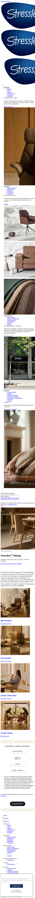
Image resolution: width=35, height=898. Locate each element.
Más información (8, 106)
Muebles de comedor (13, 498)
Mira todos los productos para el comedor (11, 563)
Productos (7, 87)
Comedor (9, 92)
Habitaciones (10, 189)
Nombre (17, 763)
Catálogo (9, 393)
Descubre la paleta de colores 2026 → (10, 499)
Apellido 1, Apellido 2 (17, 770)
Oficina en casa (11, 93)
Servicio (9, 323)
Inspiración (7, 186)
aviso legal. (3, 795)
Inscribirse (17, 804)
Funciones (9, 96)
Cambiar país (10, 860)
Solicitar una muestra (12, 395)
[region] (16, 885)
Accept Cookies (16, 886)
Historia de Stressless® (13, 318)
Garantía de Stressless (12, 396)
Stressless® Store (11, 320)
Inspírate (6, 204)
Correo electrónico (17, 751)
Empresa (9, 324)
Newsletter (10, 399)
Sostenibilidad (10, 321)
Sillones (9, 89)
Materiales (9, 191)
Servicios (7, 390)
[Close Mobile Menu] (4, 86)
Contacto (9, 401)
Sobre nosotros (8, 315)
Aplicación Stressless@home (14, 398)
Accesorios (10, 95)
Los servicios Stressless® (10, 409)
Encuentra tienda (11, 392)
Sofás (8, 90)
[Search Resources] (16, 495)
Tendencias (10, 194)
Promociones (10, 192)
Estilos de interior (11, 188)
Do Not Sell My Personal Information (16, 891)
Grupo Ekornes (11, 864)
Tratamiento (17, 757)
